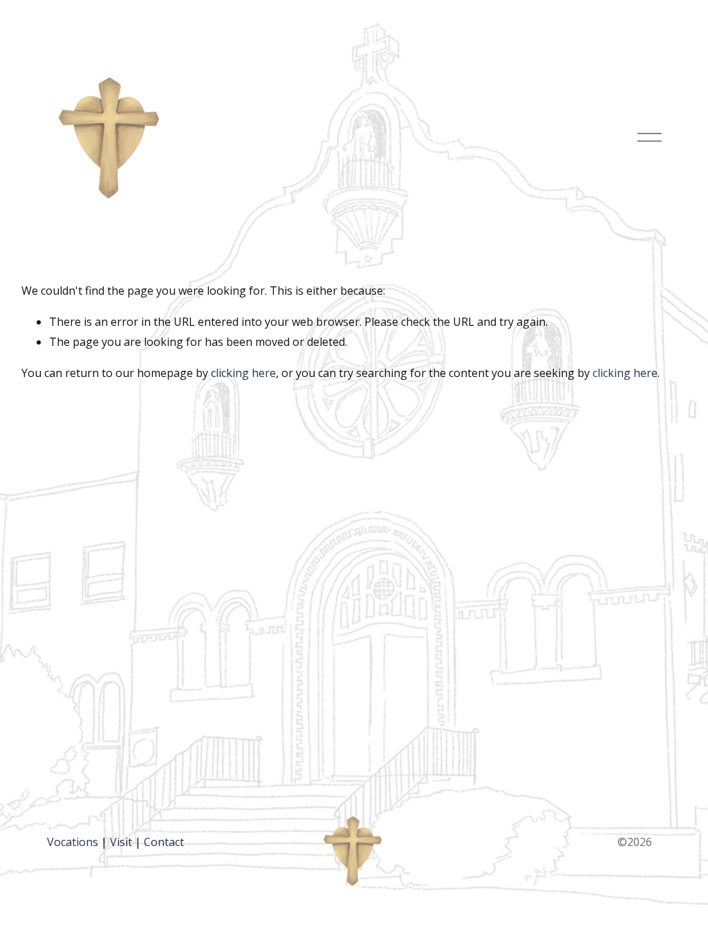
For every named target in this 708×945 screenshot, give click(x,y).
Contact (164, 842)
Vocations (72, 842)
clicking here (243, 372)
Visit (121, 842)
